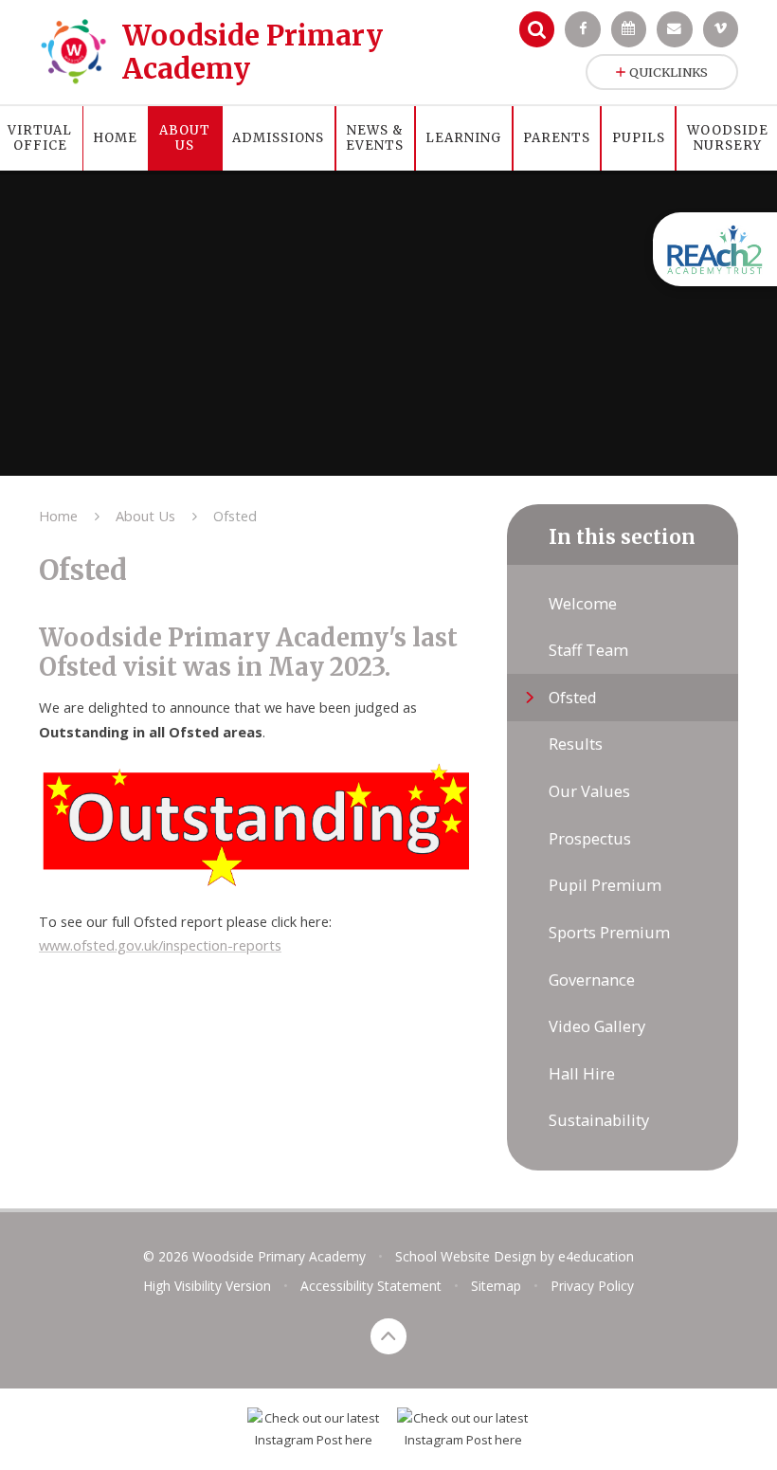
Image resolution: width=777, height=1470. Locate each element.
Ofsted (235, 515)
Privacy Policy (592, 1286)
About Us (145, 515)
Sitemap (496, 1286)
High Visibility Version (207, 1286)
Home (58, 515)
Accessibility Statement (371, 1286)
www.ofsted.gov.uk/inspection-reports (160, 944)
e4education (596, 1256)
